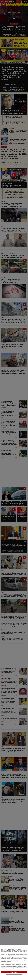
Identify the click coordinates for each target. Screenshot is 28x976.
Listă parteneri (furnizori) (4, 969)
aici (16, 958)
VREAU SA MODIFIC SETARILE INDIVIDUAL (14, 974)
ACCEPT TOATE (14, 972)
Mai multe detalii (6, 953)
